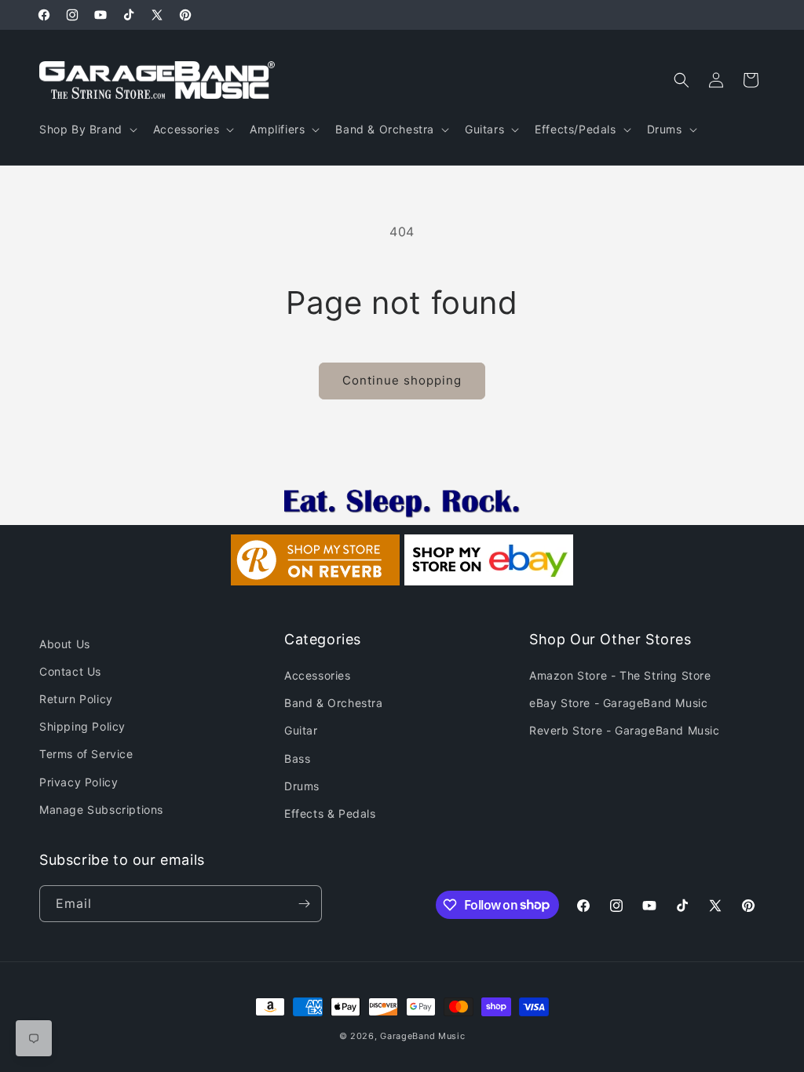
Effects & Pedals (330, 813)
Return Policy (76, 699)
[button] (87, 129)
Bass (297, 758)
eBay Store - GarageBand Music (618, 702)
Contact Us (70, 671)
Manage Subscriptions (101, 809)
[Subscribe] (304, 903)
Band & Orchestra (333, 702)
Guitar (301, 730)
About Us (64, 644)
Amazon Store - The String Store (620, 675)
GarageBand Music (422, 1035)
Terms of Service (86, 753)
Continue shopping (402, 380)
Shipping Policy (82, 726)
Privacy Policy (78, 782)
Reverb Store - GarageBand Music (624, 730)
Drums (302, 786)
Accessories (317, 675)
